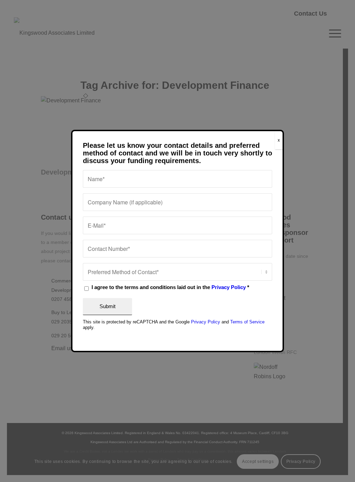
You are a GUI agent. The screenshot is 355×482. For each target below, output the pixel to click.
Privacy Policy (228, 287)
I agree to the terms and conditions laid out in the (170, 287)
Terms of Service (247, 321)
